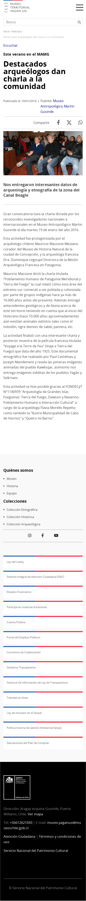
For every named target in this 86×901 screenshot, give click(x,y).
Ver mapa (35, 814)
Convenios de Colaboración (24, 652)
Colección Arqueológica (23, 524)
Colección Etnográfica (22, 510)
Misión (11, 479)
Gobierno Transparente (21, 667)
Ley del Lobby (15, 562)
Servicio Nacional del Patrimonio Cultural (36, 850)
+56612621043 (21, 822)
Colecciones (15, 501)
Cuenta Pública (16, 622)
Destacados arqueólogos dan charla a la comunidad (34, 75)
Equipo (12, 493)
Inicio (6, 31)
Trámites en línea (17, 698)
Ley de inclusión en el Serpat (24, 713)
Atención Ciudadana (19, 836)
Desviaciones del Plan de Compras (28, 743)
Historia (12, 486)
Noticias (16, 31)
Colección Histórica (20, 517)
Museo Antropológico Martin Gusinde (57, 106)
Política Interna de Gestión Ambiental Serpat (34, 728)
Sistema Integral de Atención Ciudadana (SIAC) (35, 577)
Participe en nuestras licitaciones (27, 607)
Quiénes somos (18, 470)
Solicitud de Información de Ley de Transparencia (37, 682)
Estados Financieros (19, 592)
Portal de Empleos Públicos (23, 637)
